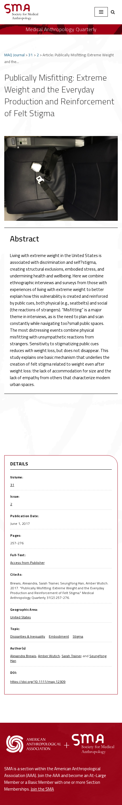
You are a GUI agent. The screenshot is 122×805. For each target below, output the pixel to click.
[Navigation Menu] (101, 12)
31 (30, 55)
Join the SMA (42, 789)
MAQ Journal (14, 55)
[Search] (113, 12)
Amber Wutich (49, 656)
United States (20, 617)
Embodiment (59, 636)
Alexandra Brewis (23, 656)
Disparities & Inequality (27, 636)
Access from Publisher (27, 562)
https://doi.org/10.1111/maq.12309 (38, 681)
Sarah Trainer (71, 656)
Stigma (78, 636)
